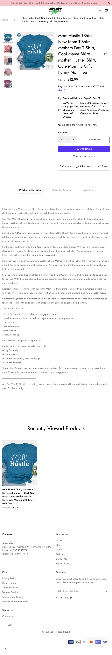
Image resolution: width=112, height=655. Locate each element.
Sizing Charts (62, 563)
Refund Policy (9, 583)
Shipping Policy (10, 587)
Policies (60, 554)
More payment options (84, 156)
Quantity (62, 132)
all (15, 19)
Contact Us (61, 559)
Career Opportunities (12, 597)
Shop (58, 545)
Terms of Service (10, 592)
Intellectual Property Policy (15, 601)
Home (5, 19)
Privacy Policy (9, 578)
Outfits (59, 549)
